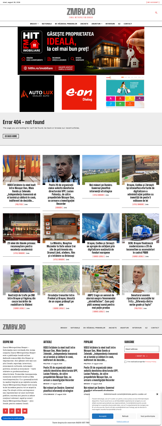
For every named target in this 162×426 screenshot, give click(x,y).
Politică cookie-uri (123, 421)
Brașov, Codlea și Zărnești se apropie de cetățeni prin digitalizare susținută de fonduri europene (101, 248)
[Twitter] (18, 411)
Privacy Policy (150, 362)
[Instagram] (11, 411)
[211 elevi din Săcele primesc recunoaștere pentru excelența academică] (21, 228)
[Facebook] (5, 411)
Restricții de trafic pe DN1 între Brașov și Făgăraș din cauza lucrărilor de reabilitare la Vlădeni (21, 300)
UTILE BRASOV (99, 195)
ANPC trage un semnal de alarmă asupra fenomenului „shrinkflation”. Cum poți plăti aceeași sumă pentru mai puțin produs (100, 301)
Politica (19, 204)
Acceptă (102, 416)
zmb (26, 204)
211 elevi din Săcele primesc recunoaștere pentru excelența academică (21, 246)
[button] (157, 394)
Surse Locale (99, 256)
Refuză (125, 416)
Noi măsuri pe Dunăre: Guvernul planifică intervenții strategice (100, 188)
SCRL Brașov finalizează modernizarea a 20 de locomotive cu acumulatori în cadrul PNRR (140, 248)
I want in (140, 356)
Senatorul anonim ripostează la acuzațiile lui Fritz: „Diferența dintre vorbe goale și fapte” (140, 300)
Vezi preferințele (148, 416)
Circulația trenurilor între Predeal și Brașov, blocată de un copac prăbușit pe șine (61, 300)
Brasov (59, 208)
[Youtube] (24, 411)
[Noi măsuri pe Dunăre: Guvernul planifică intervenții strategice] (101, 170)
